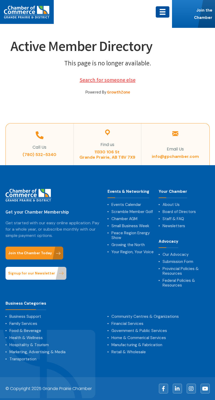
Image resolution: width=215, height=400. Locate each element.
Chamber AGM (124, 218)
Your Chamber (173, 191)
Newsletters (174, 226)
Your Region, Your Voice (132, 252)
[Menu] (162, 11)
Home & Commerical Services (138, 337)
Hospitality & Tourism (29, 344)
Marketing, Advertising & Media (37, 352)
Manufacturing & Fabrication (136, 344)
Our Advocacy (176, 254)
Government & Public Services (139, 330)
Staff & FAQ (173, 218)
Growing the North (128, 244)
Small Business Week (130, 226)
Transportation (22, 359)
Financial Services (127, 323)
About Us (171, 204)
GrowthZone (118, 93)
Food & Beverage (25, 330)
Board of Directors (179, 211)
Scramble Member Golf (132, 211)
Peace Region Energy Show (130, 235)
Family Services (23, 323)
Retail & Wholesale (128, 352)
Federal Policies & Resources (179, 283)
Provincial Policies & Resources (181, 271)
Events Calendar (126, 204)
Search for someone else (108, 80)
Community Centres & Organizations (145, 316)
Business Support (25, 316)
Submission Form (178, 261)
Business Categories (26, 303)
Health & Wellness (26, 337)
